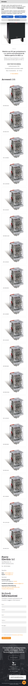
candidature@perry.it (18, 583)
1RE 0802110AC (6, 235)
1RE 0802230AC (6, 392)
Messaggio (4, 625)
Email (3, 615)
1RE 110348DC (6, 314)
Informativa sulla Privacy (17, 634)
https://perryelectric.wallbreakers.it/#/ (11, 587)
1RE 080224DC (6, 105)
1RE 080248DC (6, 444)
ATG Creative (16, 684)
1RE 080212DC (6, 131)
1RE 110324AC (6, 262)
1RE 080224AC (6, 470)
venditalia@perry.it (8, 573)
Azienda (4, 609)
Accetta (20, 16)
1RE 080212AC (6, 548)
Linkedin (15, 581)
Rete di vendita (14, 657)
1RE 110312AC (6, 209)
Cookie (19, 683)
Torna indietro (14, 73)
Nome (3, 604)
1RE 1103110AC (6, 522)
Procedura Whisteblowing (8, 588)
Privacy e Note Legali (14, 683)
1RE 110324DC (6, 418)
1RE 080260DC (6, 288)
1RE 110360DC (6, 496)
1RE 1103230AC (6, 183)
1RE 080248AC (6, 366)
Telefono (4, 620)
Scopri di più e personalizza (14, 20)
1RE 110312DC (6, 340)
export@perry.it (9, 574)
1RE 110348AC (6, 157)
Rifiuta (7, 16)
